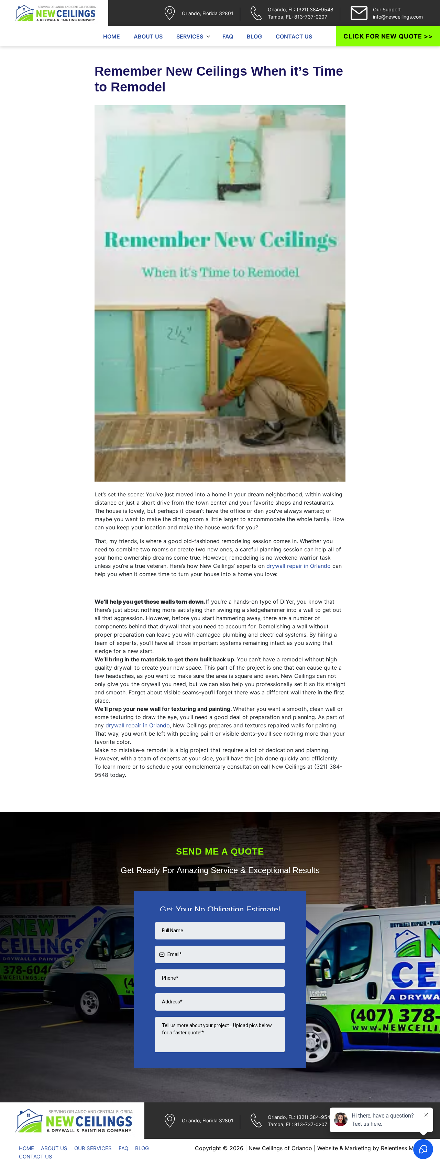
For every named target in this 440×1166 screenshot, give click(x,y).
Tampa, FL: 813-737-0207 (297, 17)
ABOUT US (148, 36)
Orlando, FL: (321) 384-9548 (300, 9)
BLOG (254, 36)
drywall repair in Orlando (298, 565)
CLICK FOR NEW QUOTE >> (388, 36)
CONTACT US (294, 36)
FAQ (227, 36)
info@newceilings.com (398, 17)
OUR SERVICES (93, 1148)
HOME (111, 36)
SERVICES (189, 36)
